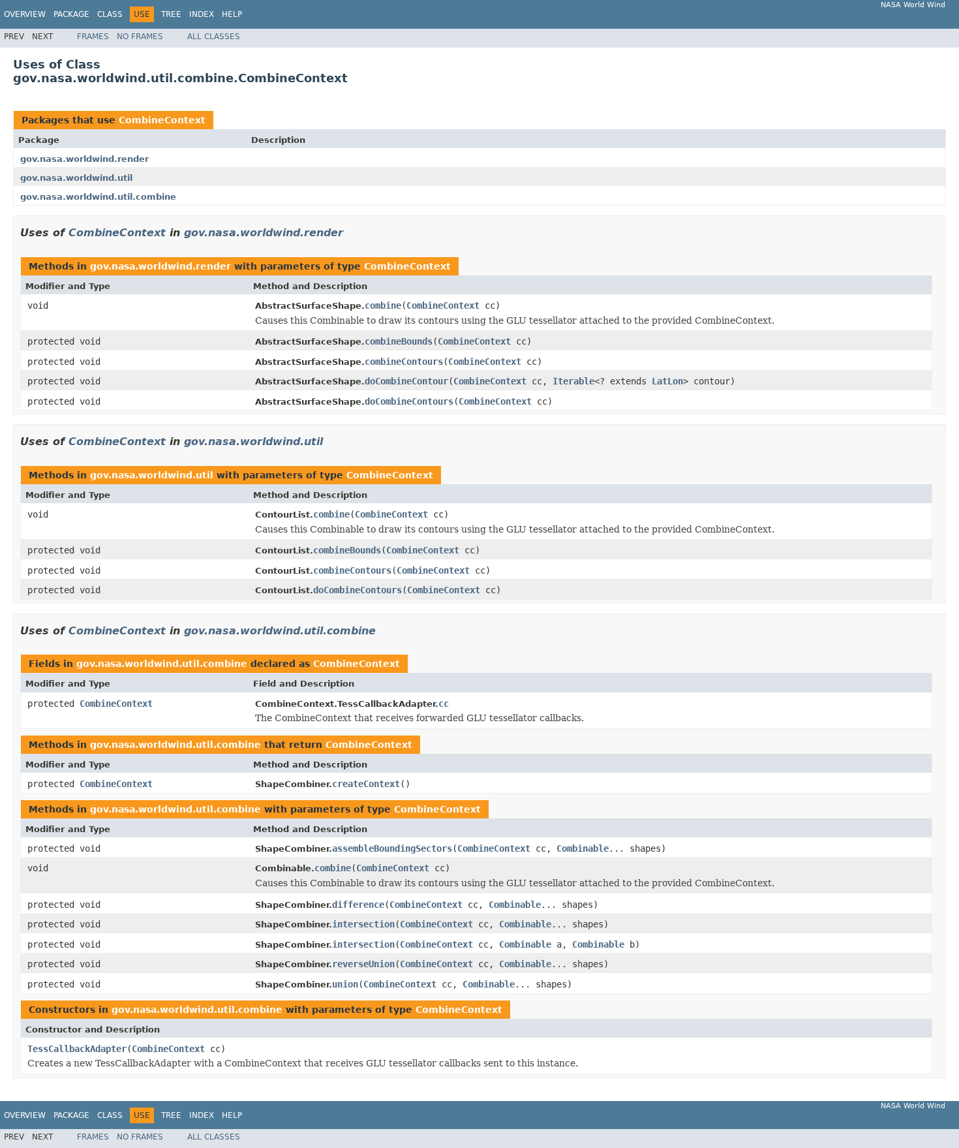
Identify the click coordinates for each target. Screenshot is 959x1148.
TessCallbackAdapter (77, 1049)
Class (110, 14)
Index (201, 14)
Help (232, 14)
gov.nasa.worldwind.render (84, 159)
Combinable (582, 848)
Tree (171, 14)
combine (383, 305)
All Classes (213, 36)
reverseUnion (363, 964)
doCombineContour (406, 381)
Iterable (573, 381)
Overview (25, 14)
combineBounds (399, 341)
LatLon (667, 381)
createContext (366, 784)
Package (71, 14)
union (345, 984)
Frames (93, 36)
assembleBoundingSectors (392, 848)
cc (443, 703)
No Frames (140, 36)
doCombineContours (409, 401)
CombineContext (162, 120)
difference (358, 904)
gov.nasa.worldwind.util (76, 178)
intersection (363, 924)
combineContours (404, 361)
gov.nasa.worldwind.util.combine (98, 197)
